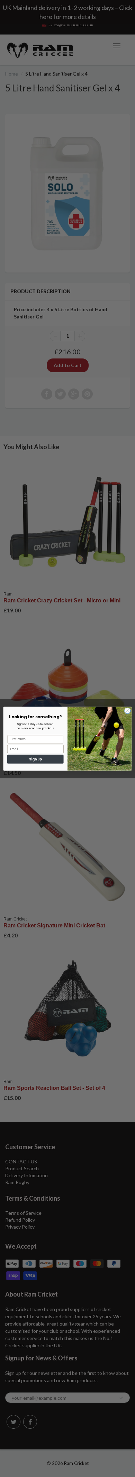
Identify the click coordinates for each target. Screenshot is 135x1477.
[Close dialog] (127, 711)
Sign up (35, 759)
